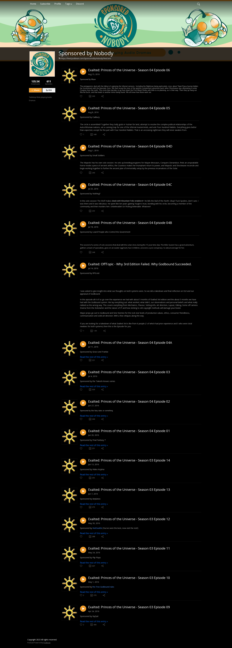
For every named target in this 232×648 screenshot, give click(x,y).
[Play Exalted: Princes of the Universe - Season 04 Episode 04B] (83, 224)
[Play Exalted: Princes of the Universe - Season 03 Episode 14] (83, 462)
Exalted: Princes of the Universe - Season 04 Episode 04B (130, 223)
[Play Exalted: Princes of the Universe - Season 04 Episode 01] (83, 432)
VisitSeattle (98, 528)
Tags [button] (67, 3)
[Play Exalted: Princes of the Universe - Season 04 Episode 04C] (83, 186)
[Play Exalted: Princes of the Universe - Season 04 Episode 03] (83, 373)
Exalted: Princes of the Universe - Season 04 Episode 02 (129, 401)
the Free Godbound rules (103, 587)
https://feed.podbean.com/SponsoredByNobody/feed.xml (86, 58)
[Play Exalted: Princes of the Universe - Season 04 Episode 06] (83, 72)
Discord (80, 3)
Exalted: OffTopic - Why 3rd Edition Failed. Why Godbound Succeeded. (140, 264)
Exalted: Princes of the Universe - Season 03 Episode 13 (129, 490)
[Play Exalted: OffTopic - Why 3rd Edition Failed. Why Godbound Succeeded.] (83, 266)
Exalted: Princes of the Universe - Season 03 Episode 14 (129, 460)
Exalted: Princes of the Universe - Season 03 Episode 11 (129, 548)
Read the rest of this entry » (94, 356)
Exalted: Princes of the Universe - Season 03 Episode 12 (129, 519)
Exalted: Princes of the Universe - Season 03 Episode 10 (129, 578)
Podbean (47, 643)
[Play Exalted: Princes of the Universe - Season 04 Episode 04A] (83, 344)
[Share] (102, 96)
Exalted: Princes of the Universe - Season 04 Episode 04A (130, 343)
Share (36, 90)
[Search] (198, 3)
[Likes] (81, 96)
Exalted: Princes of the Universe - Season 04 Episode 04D (130, 146)
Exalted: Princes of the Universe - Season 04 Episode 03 (129, 372)
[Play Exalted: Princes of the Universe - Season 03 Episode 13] (83, 491)
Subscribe (45, 3)
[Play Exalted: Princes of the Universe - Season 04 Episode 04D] (83, 148)
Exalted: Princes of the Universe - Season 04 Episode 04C (130, 185)
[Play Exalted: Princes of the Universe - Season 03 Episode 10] (83, 579)
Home (33, 3)
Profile (57, 3)
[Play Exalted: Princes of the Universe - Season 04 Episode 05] (83, 110)
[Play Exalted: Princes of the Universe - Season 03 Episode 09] (83, 609)
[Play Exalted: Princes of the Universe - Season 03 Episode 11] (83, 550)
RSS (50, 90)
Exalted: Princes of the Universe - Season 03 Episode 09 (129, 607)
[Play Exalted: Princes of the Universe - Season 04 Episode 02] (83, 403)
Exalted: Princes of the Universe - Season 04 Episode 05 (129, 108)
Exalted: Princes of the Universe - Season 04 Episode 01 (129, 431)
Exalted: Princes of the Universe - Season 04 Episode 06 (129, 70)
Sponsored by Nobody (86, 53)
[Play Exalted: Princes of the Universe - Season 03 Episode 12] (83, 521)
